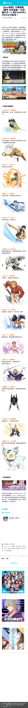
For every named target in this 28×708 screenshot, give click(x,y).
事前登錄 (18, 546)
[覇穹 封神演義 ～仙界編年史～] (14, 518)
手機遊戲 (6, 544)
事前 (13, 546)
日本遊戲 (12, 544)
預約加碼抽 (9, 550)
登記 (5, 548)
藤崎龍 (18, 548)
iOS (10, 546)
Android (6, 546)
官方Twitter (6, 513)
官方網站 (5, 509)
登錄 (9, 548)
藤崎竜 (13, 548)
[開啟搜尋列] (17, 3)
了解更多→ (11, 706)
